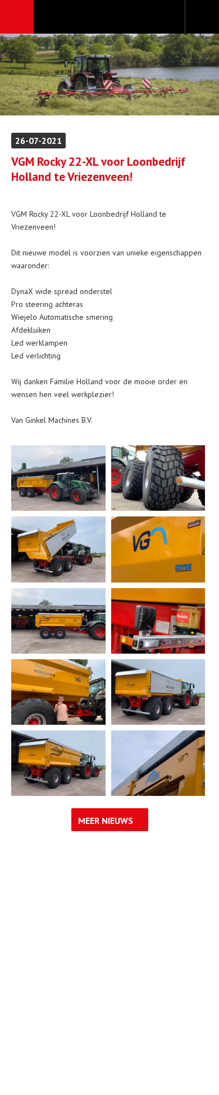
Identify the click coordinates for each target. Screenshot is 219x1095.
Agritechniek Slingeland (109, 17)
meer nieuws (105, 820)
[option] (109, 74)
